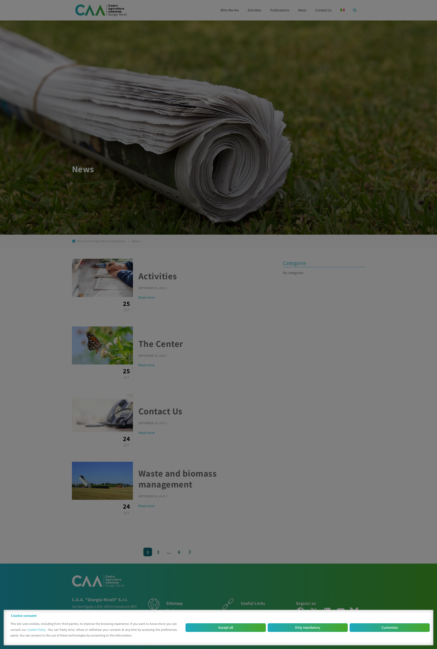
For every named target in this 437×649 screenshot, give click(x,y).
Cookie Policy (36, 630)
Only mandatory (307, 627)
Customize (389, 627)
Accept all (225, 627)
